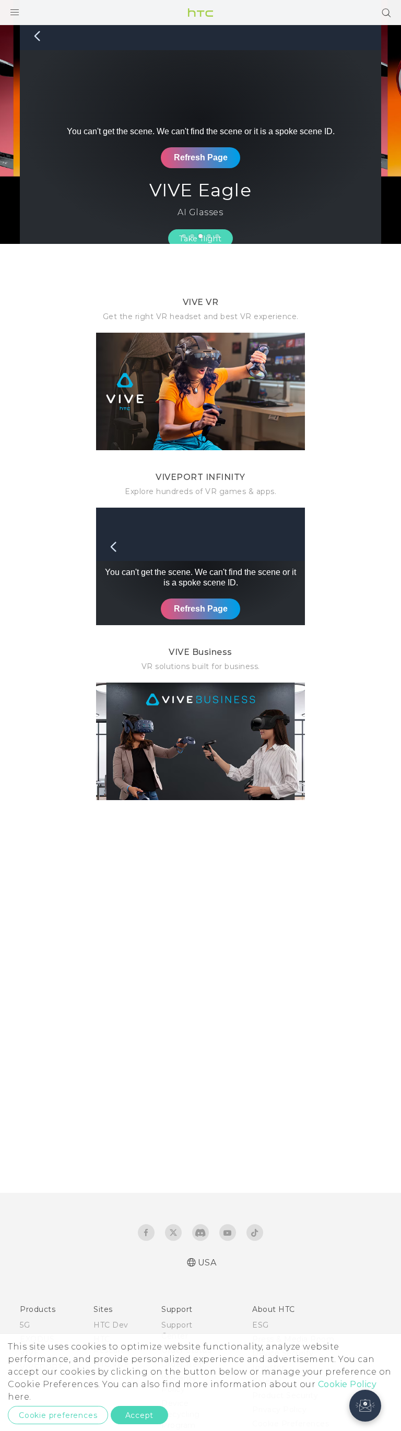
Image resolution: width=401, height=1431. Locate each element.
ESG (260, 1325)
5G (25, 1325)
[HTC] (200, 12)
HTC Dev (110, 1325)
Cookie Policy (347, 1384)
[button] (365, 1406)
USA (207, 1263)
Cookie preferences (58, 1415)
